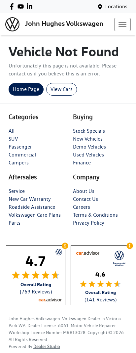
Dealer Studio (46, 346)
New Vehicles (88, 139)
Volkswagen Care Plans (35, 215)
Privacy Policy (88, 223)
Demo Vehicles (89, 147)
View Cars (62, 89)
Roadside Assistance (32, 207)
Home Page (26, 89)
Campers (19, 162)
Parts (14, 223)
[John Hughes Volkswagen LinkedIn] (30, 6)
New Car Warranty (30, 199)
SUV (13, 139)
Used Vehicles (88, 155)
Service (17, 191)
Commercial (22, 155)
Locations (116, 6)
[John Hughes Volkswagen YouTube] (21, 6)
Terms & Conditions (95, 215)
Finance (82, 162)
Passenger (20, 147)
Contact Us (85, 199)
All (12, 131)
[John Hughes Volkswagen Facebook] (13, 6)
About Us (83, 191)
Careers (81, 207)
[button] (122, 24)
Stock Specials (89, 131)
